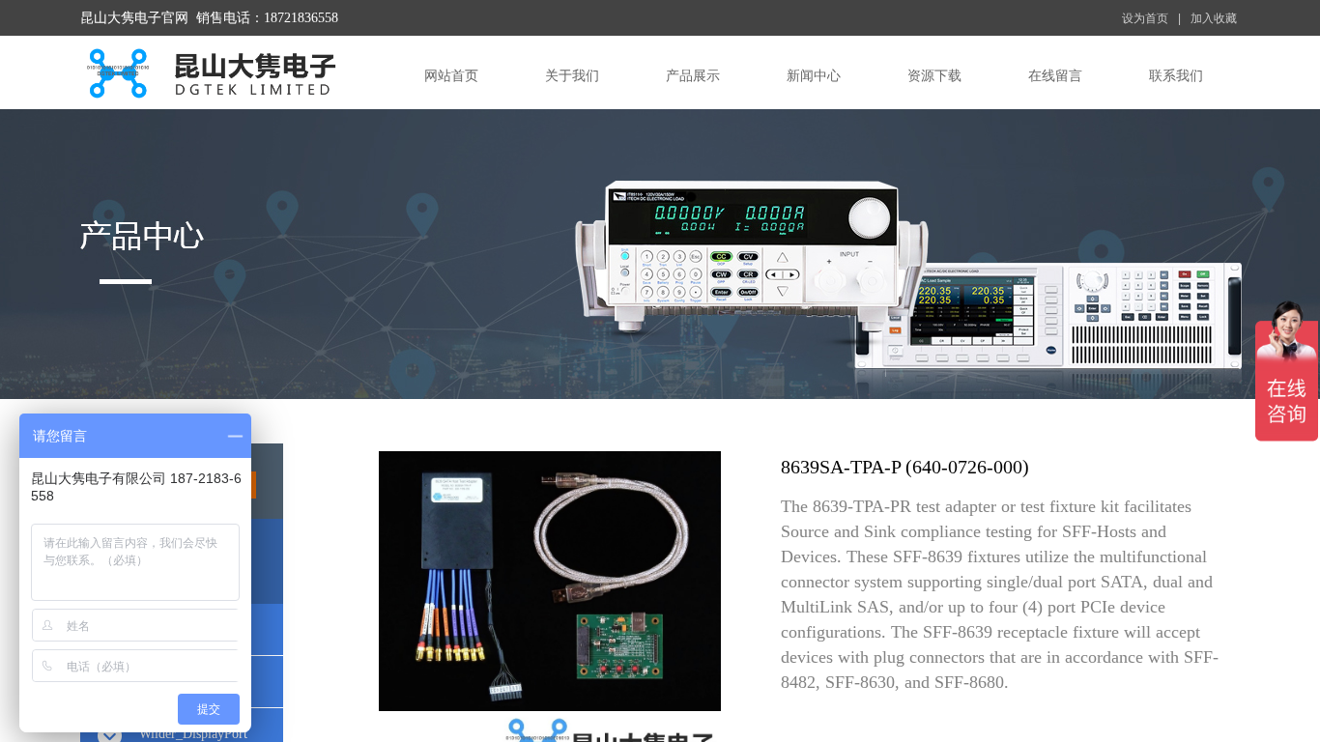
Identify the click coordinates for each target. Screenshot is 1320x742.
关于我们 (572, 76)
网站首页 (451, 76)
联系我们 (1176, 76)
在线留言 (1055, 76)
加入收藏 (1214, 18)
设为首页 (1145, 18)
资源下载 (934, 76)
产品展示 (693, 76)
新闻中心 (814, 76)
